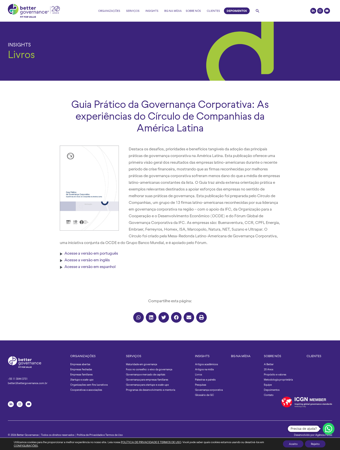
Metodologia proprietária (278, 379)
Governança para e (147, 384)
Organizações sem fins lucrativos (89, 384)
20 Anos (268, 369)
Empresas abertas (80, 364)
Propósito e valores (275, 374)
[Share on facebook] (176, 317)
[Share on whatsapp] (138, 317)
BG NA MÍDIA (240, 356)
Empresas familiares (81, 374)
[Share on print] (201, 317)
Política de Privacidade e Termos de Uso (100, 434)
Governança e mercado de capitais (145, 374)
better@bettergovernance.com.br (27, 383)
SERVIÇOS (133, 356)
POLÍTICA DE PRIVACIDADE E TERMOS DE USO (151, 442)
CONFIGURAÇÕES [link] (26, 445)
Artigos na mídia (204, 369)
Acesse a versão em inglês (87, 260)
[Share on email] (189, 317)
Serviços (133, 10)
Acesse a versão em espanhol (89, 266)
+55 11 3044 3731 (18, 378)
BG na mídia (173, 10)
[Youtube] (327, 11)
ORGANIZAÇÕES (83, 356)
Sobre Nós (193, 10)
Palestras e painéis (205, 379)
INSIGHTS (19, 44)
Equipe (268, 384)
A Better (269, 364)
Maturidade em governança (141, 364)
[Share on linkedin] (151, 317)
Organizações (109, 10)
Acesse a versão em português (91, 253)
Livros (21, 54)
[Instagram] (320, 11)
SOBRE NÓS (272, 356)
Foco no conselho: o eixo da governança (149, 369)
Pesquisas (200, 384)
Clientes (213, 10)
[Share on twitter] (163, 317)
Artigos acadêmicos (206, 364)
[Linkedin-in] (313, 11)
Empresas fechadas (81, 369)
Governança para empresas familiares (147, 379)
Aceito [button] (293, 443)
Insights (151, 10)
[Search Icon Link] (257, 11)
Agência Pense (323, 434)
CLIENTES (314, 356)
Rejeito (315, 443)
